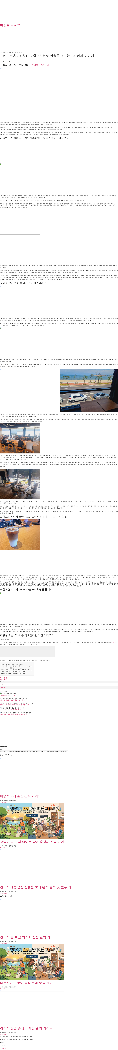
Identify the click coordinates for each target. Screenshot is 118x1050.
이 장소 (113, 642)
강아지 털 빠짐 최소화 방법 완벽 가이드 (28, 937)
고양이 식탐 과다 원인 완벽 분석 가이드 (10, 709)
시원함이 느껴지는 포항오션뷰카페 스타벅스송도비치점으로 (17, 666)
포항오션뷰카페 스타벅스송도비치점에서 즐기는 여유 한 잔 (17, 669)
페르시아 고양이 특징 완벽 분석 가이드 (28, 983)
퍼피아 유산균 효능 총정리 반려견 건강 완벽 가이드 (14, 714)
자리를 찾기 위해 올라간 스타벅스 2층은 (12, 668)
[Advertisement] (48, 11)
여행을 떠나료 (10, 25)
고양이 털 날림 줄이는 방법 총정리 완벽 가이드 (12, 700)
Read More (3, 802)
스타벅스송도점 (40, 64)
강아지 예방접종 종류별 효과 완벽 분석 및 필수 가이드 (14, 705)
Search (2, 681)
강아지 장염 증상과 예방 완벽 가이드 (26, 1028)
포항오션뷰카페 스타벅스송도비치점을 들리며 (13, 671)
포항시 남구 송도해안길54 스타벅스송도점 (12, 664)
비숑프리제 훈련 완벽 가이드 (7, 695)
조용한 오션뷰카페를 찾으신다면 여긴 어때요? (13, 673)
